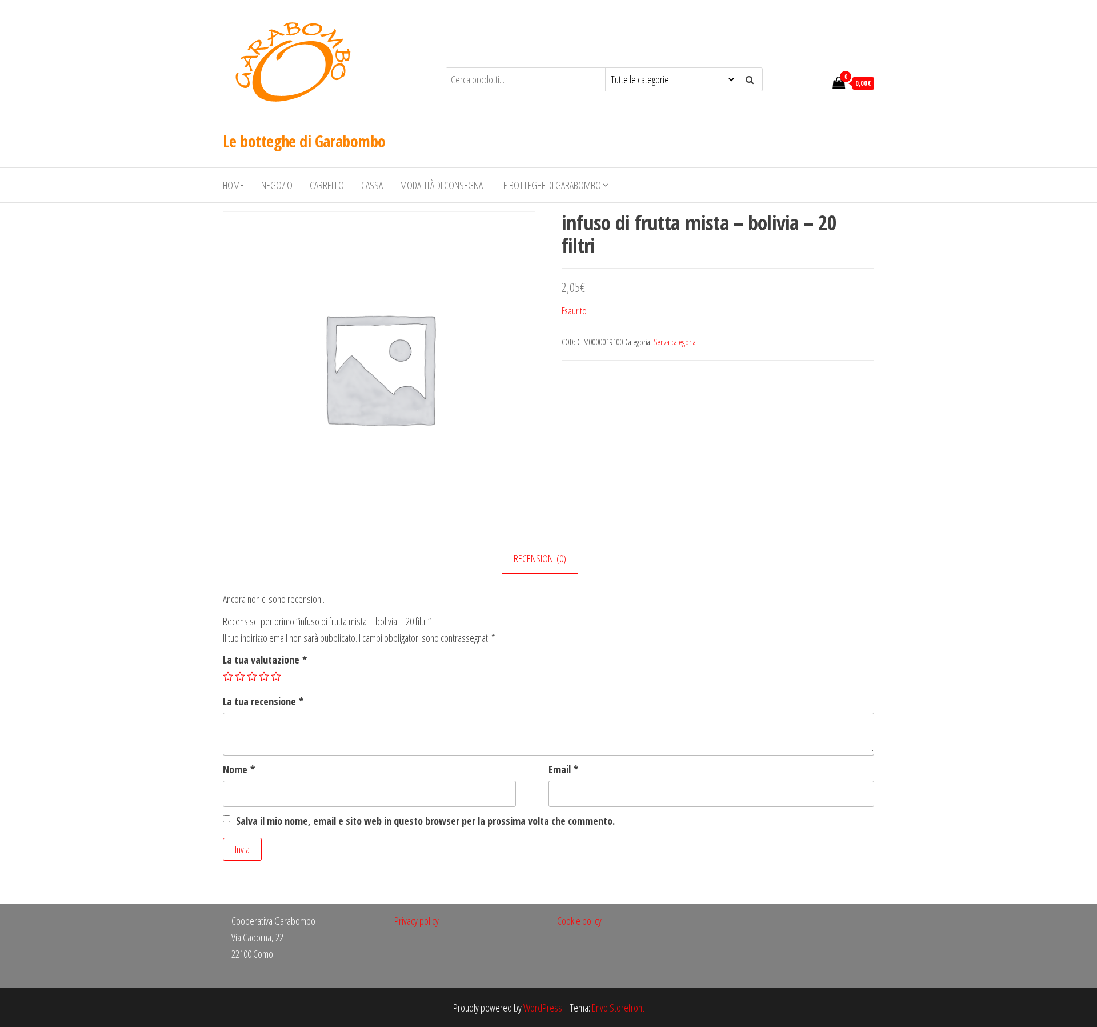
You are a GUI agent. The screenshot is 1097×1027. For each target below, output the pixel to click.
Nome (239, 769)
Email (563, 769)
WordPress (542, 1007)
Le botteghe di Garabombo (304, 141)
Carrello (327, 185)
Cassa (372, 185)
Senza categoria (675, 342)
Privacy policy (416, 921)
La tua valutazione (265, 659)
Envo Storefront (618, 1007)
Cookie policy (579, 921)
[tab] (548, 559)
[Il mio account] (817, 82)
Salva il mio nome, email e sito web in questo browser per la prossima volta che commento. (425, 821)
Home (233, 185)
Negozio (277, 185)
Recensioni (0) (540, 558)
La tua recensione (263, 701)
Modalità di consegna (441, 185)
